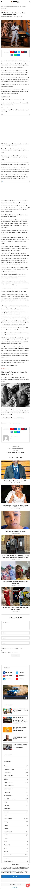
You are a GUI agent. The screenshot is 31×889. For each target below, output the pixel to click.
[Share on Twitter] (19, 52)
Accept (15, 876)
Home (2, 6)
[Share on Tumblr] (25, 52)
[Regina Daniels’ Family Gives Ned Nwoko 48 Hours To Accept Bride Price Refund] (15, 494)
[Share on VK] (12, 55)
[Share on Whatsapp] (15, 55)
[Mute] (24, 698)
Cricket (16, 779)
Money (16, 822)
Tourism (16, 858)
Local (16, 815)
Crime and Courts (16, 785)
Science (16, 838)
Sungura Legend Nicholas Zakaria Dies (15, 481)
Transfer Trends (16, 861)
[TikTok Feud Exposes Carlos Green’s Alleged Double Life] (15, 570)
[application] (15, 692)
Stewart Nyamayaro (15, 423)
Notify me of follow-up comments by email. (11, 648)
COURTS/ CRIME (16, 775)
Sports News (16, 854)
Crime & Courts (16, 782)
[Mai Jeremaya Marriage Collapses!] (15, 520)
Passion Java (5, 423)
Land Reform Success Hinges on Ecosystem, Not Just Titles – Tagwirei (20, 710)
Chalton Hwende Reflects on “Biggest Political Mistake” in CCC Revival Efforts (20, 746)
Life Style (16, 812)
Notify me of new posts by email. (9, 652)
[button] (29, 864)
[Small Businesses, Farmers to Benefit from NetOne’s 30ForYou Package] (7, 729)
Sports (16, 851)
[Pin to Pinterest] (22, 52)
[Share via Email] (18, 55)
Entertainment (16, 795)
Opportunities (16, 831)
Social (16, 841)
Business (16, 766)
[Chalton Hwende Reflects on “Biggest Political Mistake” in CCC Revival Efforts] (7, 747)
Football (16, 805)
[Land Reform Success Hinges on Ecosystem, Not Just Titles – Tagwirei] (7, 711)
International (16, 808)
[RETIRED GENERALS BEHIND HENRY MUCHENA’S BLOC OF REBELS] (7, 738)
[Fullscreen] (26, 698)
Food (16, 802)
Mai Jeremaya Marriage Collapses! (15, 531)
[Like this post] (12, 52)
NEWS (16, 825)
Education (16, 792)
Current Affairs (16, 789)
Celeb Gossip (16, 772)
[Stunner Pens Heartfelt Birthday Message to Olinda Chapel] (15, 596)
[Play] (5, 698)
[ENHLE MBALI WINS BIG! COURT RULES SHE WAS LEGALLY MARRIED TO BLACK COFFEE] (15, 544)
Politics (16, 835)
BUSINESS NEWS (16, 769)
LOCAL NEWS (16, 818)
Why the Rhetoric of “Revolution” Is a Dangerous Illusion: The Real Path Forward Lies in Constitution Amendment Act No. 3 (20, 720)
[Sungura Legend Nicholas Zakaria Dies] (15, 469)
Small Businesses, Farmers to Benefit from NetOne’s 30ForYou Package (20, 729)
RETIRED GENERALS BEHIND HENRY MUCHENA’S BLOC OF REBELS (20, 737)
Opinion (16, 828)
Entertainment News (16, 799)
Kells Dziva (9, 16)
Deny (15, 880)
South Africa (16, 845)
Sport (16, 848)
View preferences (15, 884)
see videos (21, 418)
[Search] (29, 2)
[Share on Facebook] (15, 52)
